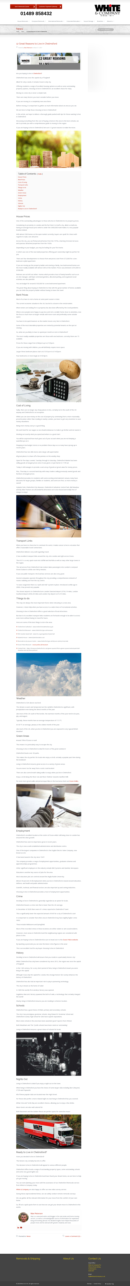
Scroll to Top (110, 1283)
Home (17, 31)
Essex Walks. (74, 781)
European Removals (38, 21)
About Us (110, 21)
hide (40, 174)
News (22, 31)
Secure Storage (88, 21)
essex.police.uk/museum (40, 645)
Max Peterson (28, 48)
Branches (100, 21)
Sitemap (89, 1283)
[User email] (21, 1228)
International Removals (55, 21)
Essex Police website (70, 940)
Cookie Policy (97, 1283)
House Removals (22, 21)
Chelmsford (37, 73)
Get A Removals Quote (22, 6)
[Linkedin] (18, 1228)
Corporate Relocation (73, 21)
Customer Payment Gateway (48, 6)
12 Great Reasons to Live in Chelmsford (36, 43)
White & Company (22, 1189)
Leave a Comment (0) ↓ (73, 1236)
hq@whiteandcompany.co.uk (96, 1276)
